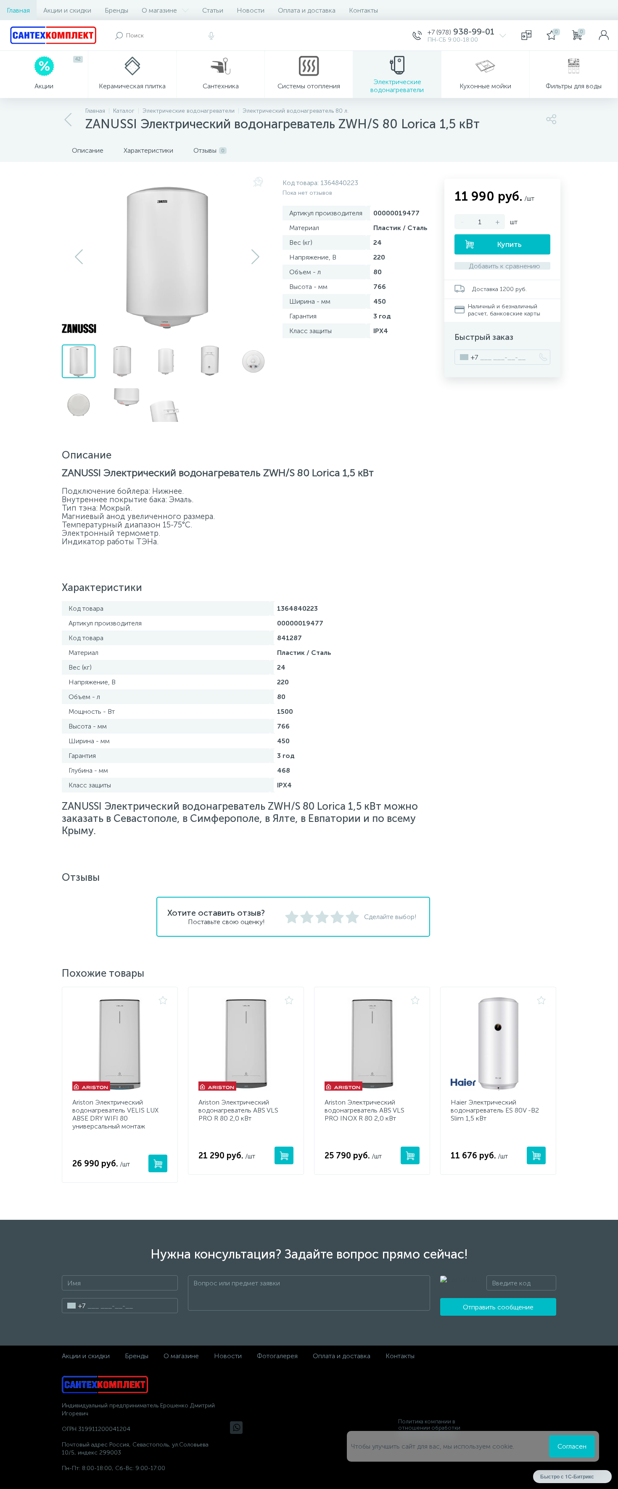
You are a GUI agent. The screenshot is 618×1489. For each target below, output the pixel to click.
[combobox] (466, 357)
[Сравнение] (526, 35)
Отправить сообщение (498, 1307)
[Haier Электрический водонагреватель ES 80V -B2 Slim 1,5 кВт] (498, 1044)
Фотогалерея (277, 1356)
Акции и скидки (67, 10)
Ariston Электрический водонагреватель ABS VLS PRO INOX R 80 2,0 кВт (364, 1110)
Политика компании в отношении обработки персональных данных (429, 1427)
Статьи (212, 10)
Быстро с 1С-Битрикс (567, 1476)
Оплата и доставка (306, 10)
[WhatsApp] (236, 1427)
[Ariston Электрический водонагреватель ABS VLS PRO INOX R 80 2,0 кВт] (372, 1044)
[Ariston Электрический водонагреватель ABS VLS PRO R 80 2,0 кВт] (245, 1044)
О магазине (159, 10)
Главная (18, 10)
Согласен (571, 1446)
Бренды (116, 10)
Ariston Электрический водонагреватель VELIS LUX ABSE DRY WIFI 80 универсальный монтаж (115, 1114)
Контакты (363, 10)
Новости (250, 10)
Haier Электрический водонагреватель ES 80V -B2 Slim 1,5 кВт (495, 1110)
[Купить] (157, 1163)
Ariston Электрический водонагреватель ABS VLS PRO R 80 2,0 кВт (238, 1110)
